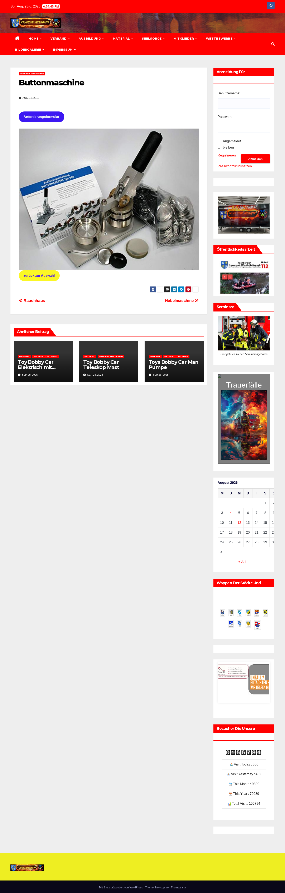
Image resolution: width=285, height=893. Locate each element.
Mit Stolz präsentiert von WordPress (121, 887)
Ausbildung (90, 38)
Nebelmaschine (180, 300)
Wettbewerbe (219, 38)
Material (122, 38)
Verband (59, 38)
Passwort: (225, 117)
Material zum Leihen (32, 73)
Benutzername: (229, 93)
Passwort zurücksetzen (235, 166)
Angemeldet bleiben (232, 144)
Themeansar (178, 887)
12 (239, 522)
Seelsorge (152, 38)
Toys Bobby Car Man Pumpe (173, 364)
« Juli (242, 561)
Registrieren (227, 155)
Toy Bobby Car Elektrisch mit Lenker (35, 367)
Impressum (63, 49)
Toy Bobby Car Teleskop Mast (101, 364)
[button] (273, 44)
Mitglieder (184, 38)
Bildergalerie (28, 49)
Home (34, 38)
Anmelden (255, 158)
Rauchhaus (34, 300)
